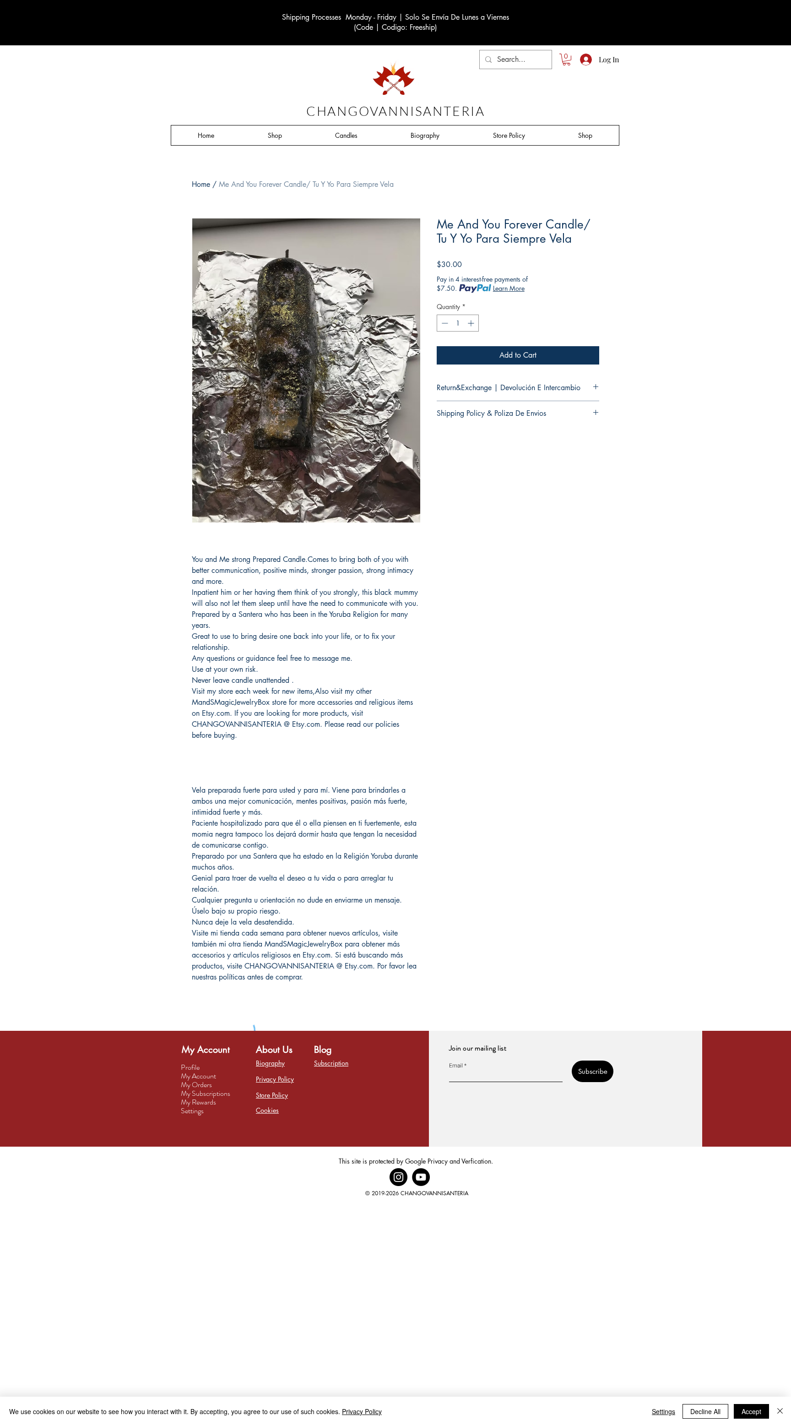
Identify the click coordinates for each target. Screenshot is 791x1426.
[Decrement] (444, 323)
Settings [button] (663, 1411)
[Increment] (471, 323)
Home (201, 184)
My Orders (196, 1084)
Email (456, 1065)
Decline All (705, 1411)
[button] (566, 59)
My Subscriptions (205, 1093)
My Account (198, 1076)
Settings (192, 1110)
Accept (751, 1411)
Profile (190, 1067)
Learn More (509, 288)
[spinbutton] (458, 323)
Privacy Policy (362, 1411)
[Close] (780, 1411)
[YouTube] (421, 1177)
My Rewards (198, 1102)
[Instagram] (398, 1177)
